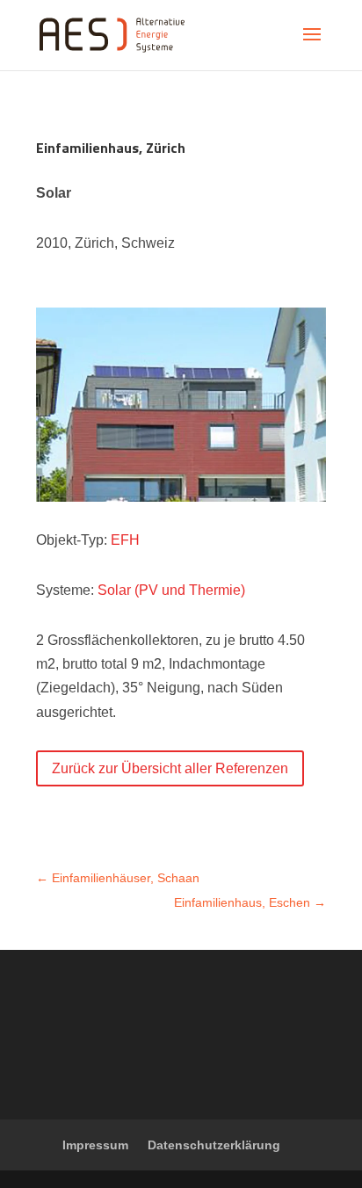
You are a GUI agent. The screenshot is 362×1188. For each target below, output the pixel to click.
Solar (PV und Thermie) (171, 590)
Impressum (95, 1145)
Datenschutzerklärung (214, 1145)
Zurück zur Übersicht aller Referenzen (170, 768)
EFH (125, 539)
